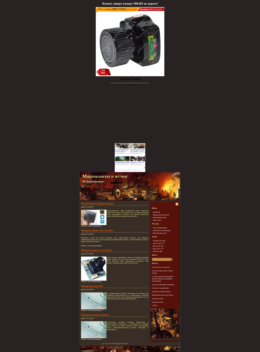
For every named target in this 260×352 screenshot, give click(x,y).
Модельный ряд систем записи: (163, 295)
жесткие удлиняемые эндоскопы (163, 284)
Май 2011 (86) (157, 251)
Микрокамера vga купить (97, 230)
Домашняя (156, 212)
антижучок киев (157, 298)
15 (113, 343)
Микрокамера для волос (161, 215)
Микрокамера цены (159, 217)
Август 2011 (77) (158, 243)
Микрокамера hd (92, 286)
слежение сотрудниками (160, 288)
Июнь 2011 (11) (158, 249)
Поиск (154, 255)
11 (103, 343)
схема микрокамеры (95, 226)
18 (121, 343)
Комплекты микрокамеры (162, 230)
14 (110, 343)
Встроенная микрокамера (97, 203)
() (118, 343)
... (101, 343)
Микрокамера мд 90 (160, 233)
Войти (155, 305)
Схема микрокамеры (160, 228)
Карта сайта (157, 220)
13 (108, 343)
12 (106, 343)
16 (115, 343)
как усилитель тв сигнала (161, 267)
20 (126, 343)
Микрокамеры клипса (95, 314)
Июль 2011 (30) (158, 246)
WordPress (145, 350)
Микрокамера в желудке (96, 250)
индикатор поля (157, 302)
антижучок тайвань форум (161, 291)
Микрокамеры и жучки (104, 176)
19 (124, 343)
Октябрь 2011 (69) (159, 241)
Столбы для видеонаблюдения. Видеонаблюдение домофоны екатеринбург (162, 279)
